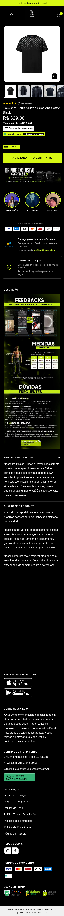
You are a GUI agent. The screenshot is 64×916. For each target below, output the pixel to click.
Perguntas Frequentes (17, 801)
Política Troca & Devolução (20, 814)
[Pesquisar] (11, 14)
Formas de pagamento (20, 128)
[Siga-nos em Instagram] (7, 851)
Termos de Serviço (15, 795)
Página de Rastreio (15, 833)
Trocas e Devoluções (19, 457)
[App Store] (18, 686)
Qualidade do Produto (19, 506)
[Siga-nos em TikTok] (15, 851)
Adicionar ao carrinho (32, 157)
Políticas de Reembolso (18, 820)
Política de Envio (14, 808)
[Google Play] (18, 696)
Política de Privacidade (17, 827)
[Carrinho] (58, 15)
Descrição (11, 290)
